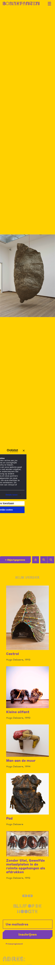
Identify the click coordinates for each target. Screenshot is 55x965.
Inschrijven (27, 934)
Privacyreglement (14, 944)
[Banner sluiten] (24, 450)
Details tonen (12, 495)
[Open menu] (50, 3)
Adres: (14, 959)
